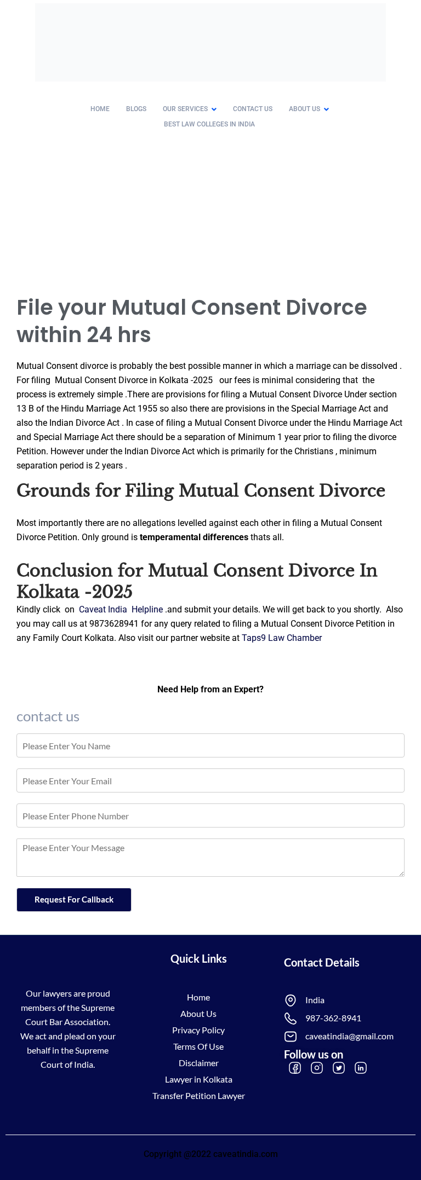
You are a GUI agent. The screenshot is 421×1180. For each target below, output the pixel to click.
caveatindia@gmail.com (349, 1036)
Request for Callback (74, 899)
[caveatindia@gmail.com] (290, 1036)
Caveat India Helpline (122, 609)
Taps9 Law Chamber (282, 638)
